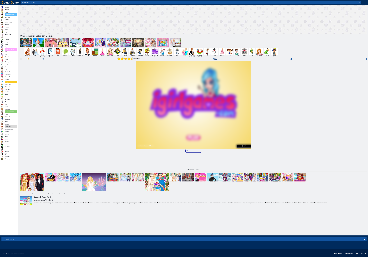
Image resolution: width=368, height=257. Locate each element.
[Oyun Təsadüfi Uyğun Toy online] (51, 177)
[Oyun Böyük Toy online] (63, 42)
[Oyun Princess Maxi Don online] (262, 177)
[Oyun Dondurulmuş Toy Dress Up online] (125, 177)
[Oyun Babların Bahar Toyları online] (175, 42)
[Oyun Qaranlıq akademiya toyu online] (125, 42)
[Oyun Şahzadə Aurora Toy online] (38, 42)
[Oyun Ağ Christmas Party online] (250, 177)
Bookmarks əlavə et (194, 151)
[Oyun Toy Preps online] (26, 42)
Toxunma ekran (71, 193)
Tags (357, 253)
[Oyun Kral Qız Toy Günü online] (157, 182)
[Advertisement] (107, 19)
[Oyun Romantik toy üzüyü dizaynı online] (88, 42)
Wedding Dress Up (60, 193)
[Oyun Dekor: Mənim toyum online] (113, 42)
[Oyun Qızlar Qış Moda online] (225, 177)
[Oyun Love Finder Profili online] (200, 177)
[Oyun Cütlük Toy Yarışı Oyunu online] (163, 42)
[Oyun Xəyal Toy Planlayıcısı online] (100, 42)
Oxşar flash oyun (193, 170)
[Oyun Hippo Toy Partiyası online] (75, 42)
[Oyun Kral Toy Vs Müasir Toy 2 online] (175, 177)
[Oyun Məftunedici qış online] (213, 177)
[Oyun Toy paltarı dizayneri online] (32, 182)
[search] (359, 2)
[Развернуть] (366, 59)
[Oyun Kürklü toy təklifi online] (138, 42)
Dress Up (46, 193)
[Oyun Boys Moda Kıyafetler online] (188, 177)
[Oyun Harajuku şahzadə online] (275, 177)
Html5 (78, 193)
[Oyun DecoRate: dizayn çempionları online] (237, 177)
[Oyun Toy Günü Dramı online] (287, 177)
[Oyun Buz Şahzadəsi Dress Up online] (75, 177)
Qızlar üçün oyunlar (37, 193)
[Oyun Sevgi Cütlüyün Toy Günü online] (113, 177)
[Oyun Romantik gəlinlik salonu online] (138, 177)
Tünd (215, 59)
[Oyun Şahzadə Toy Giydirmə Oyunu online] (94, 182)
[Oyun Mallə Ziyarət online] (300, 177)
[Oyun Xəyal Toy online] (51, 42)
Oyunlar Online (26, 193)
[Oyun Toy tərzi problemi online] (150, 42)
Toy (52, 193)
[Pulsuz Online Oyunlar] (10, 2)
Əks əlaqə (364, 253)
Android (84, 193)
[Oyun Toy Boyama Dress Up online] (63, 177)
